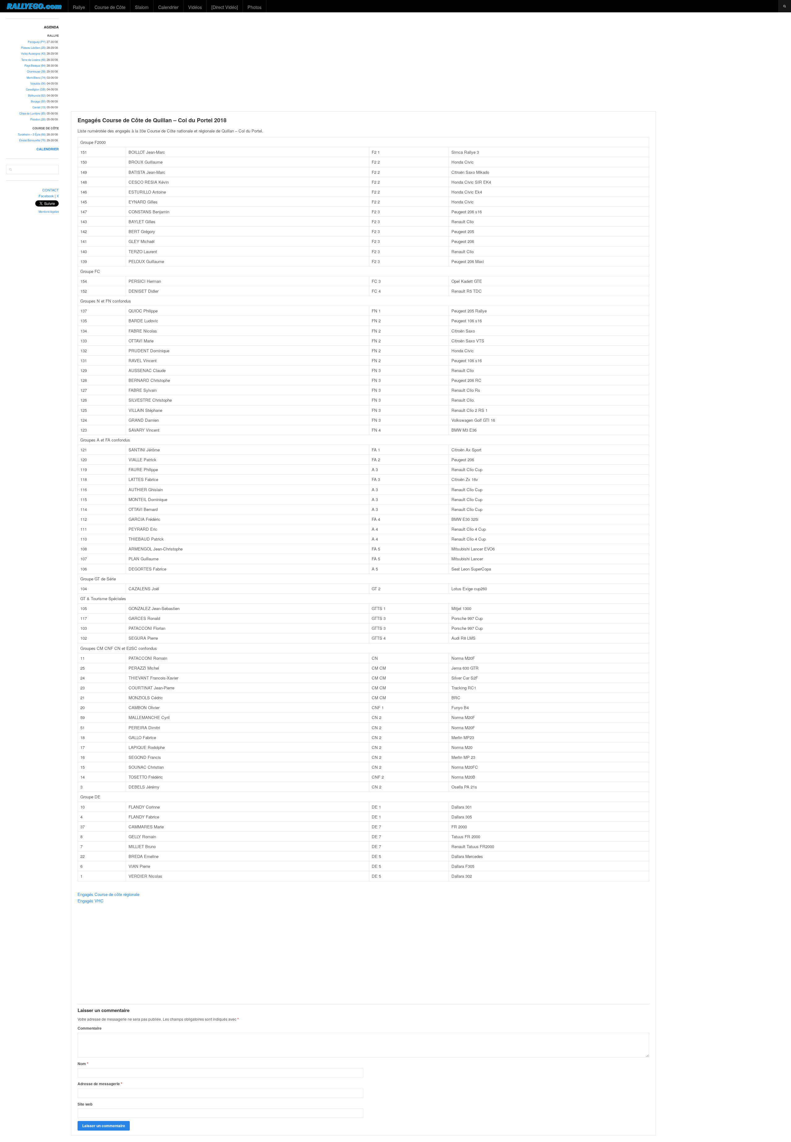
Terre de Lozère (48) (33, 60)
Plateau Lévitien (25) (33, 48)
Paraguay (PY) (37, 42)
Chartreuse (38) (36, 71)
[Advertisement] (428, 62)
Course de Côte (110, 7)
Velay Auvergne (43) (33, 54)
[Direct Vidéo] (224, 7)
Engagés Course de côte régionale (108, 894)
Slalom (142, 7)
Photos (254, 7)
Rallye (79, 7)
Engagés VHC (91, 901)
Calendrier (168, 7)
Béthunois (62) (37, 96)
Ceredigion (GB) (36, 89)
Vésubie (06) (38, 84)
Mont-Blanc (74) (36, 78)
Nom (83, 1063)
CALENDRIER (47, 149)
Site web (85, 1104)
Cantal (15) (39, 107)
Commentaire (90, 1028)
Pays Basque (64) (35, 66)
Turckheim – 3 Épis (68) (32, 134)
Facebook (46, 195)
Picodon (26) (38, 119)
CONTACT (50, 189)
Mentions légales (49, 212)
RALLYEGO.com (34, 6)
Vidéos (195, 7)
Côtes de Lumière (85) (32, 113)
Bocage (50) (38, 101)
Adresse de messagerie (100, 1083)
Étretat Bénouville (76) (32, 140)
